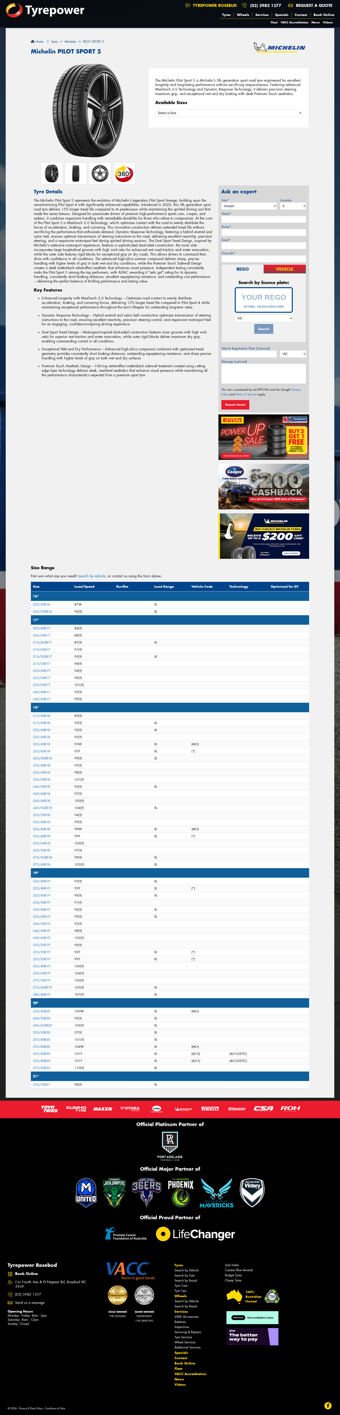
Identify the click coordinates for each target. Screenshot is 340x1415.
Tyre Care (181, 1286)
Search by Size (185, 1275)
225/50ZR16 (42, 612)
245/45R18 (41, 801)
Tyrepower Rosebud (214, 5)
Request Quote (235, 404)
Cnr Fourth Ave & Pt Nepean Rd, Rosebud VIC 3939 (50, 1284)
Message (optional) (234, 362)
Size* (225, 200)
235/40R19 (41, 910)
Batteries (180, 1322)
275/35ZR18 (42, 857)
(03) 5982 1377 (265, 5)
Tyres (226, 15)
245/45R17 (41, 699)
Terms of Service (246, 394)
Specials (281, 15)
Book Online (324, 15)
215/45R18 (41, 723)
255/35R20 (41, 1032)
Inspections (182, 1327)
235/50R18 (41, 780)
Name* (226, 214)
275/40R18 (41, 864)
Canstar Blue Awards (239, 1270)
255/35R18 (41, 815)
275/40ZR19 (42, 987)
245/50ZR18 (42, 808)
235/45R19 (41, 917)
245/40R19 (41, 931)
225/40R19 (41, 881)
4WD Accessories (187, 1317)
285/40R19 (41, 995)
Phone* (226, 227)
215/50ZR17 (42, 657)
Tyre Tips (180, 1291)
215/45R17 (41, 650)
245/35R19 (41, 924)
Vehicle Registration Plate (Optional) (245, 348)
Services (262, 15)
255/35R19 (41, 945)
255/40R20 (41, 1040)
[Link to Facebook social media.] (328, 1405)
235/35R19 (41, 902)
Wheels (243, 15)
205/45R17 (41, 635)
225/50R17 (41, 678)
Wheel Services (185, 1342)
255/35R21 (41, 1085)
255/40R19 (41, 966)
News (315, 22)
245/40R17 (41, 692)
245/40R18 (41, 794)
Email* (226, 240)
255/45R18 (41, 843)
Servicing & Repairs (188, 1332)
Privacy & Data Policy (31, 1408)
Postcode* (228, 253)
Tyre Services (183, 1337)
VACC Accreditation (294, 22)
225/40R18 (41, 730)
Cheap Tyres (233, 1280)
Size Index (232, 1265)
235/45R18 (41, 772)
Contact (301, 15)
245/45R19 (41, 938)
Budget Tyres (233, 1275)
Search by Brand (186, 1280)
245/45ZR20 (42, 1025)
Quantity (286, 200)
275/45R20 (41, 1068)
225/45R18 (41, 737)
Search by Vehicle (187, 1270)
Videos (328, 22)
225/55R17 (41, 685)
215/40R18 (41, 716)
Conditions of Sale (55, 1408)
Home (38, 42)
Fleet (274, 22)
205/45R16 (41, 604)
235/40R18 (41, 765)
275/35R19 (41, 980)
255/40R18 (41, 822)
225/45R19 (41, 895)
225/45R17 (41, 671)
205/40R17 (41, 628)
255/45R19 (41, 973)
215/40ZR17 (42, 642)
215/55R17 (41, 664)
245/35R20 (41, 1018)
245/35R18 (41, 787)
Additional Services (187, 1347)
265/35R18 (41, 850)
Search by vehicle (91, 576)
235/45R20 (41, 1011)
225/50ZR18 (42, 758)
